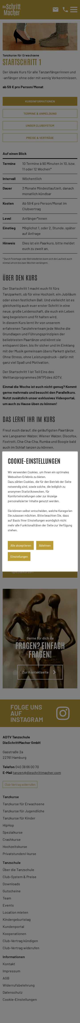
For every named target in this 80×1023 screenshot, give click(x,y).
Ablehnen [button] (45, 545)
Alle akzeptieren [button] (20, 545)
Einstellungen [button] (19, 556)
